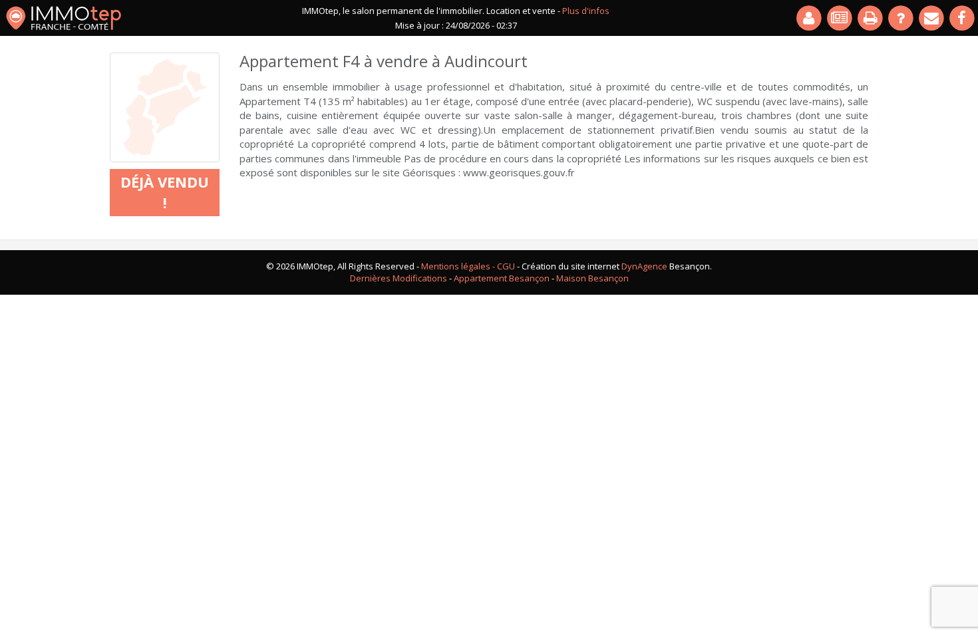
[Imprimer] (871, 18)
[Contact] (932, 18)
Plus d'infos (585, 11)
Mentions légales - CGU (468, 266)
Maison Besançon (592, 278)
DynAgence (644, 266)
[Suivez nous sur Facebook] (962, 18)
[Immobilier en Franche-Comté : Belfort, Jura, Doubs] (63, 18)
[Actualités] (840, 18)
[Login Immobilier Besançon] (809, 18)
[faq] (901, 18)
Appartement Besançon (502, 278)
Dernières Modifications (398, 278)
